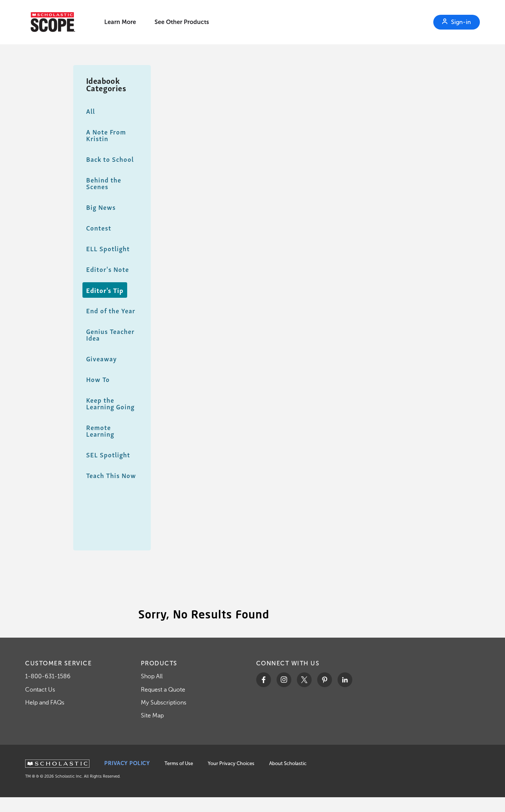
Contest (98, 227)
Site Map (152, 715)
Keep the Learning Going (110, 403)
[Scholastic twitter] (304, 679)
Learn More (120, 22)
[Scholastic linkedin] (345, 679)
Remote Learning (100, 431)
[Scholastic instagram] (284, 679)
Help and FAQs (44, 702)
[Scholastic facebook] (263, 679)
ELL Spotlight (108, 248)
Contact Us (40, 689)
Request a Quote (163, 689)
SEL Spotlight (108, 454)
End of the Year (110, 310)
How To (98, 379)
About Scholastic (287, 763)
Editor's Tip (104, 290)
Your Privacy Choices (231, 763)
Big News (101, 207)
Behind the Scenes (103, 183)
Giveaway (101, 358)
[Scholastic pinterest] (324, 679)
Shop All (152, 676)
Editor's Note (107, 269)
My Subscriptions (163, 702)
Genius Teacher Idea (110, 334)
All (90, 111)
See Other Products (182, 22)
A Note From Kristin (106, 135)
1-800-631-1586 (48, 676)
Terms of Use (179, 763)
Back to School (110, 159)
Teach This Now (111, 475)
